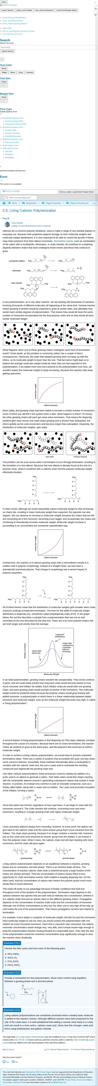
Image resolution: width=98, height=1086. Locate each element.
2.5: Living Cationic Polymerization (30, 1037)
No (16, 1062)
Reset (4, 68)
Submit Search (8, 51)
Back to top (7, 1050)
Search (6, 198)
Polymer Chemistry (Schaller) (82, 203)
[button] (9, 154)
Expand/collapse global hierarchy (5, 203)
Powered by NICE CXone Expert (38, 1072)
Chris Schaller (17, 223)
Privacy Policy (70, 1080)
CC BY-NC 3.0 (22, 1040)
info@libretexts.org (58, 1082)
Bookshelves (31, 203)
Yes (7, 1062)
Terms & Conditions (85, 1080)
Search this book (7, 43)
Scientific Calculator (13, 136)
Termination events (63, 241)
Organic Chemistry (53, 203)
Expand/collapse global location (94, 202)
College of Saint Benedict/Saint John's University (31, 226)
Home (14, 203)
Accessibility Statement (12, 1082)
